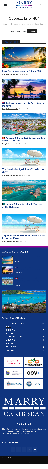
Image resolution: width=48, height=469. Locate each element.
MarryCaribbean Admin (10, 74)
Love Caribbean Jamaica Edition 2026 (21, 71)
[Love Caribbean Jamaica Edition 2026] (24, 57)
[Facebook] (13, 449)
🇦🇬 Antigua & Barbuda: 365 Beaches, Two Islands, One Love (29, 280)
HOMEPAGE (32, 31)
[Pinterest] (29, 449)
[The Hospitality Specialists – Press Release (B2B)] (24, 157)
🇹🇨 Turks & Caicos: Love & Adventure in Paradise (30, 268)
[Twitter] (24, 449)
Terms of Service (40, 462)
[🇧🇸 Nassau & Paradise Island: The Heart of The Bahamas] (24, 190)
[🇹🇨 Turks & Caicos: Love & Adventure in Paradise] (24, 89)
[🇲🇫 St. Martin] (24, 301)
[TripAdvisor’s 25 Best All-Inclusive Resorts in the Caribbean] (24, 223)
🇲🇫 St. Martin (10, 308)
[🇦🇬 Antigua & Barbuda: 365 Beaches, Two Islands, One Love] (24, 124)
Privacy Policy (29, 462)
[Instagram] (18, 449)
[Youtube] (35, 449)
